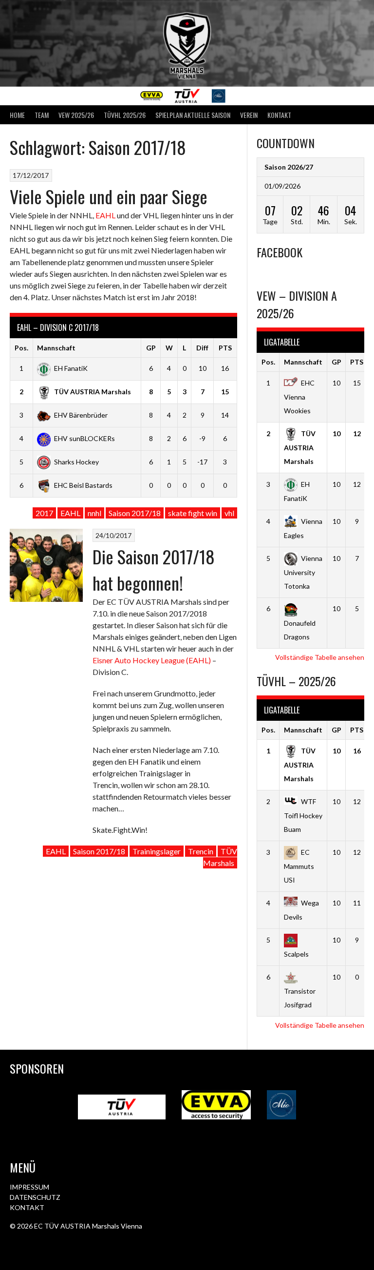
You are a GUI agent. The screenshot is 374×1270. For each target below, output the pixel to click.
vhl (229, 513)
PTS (225, 348)
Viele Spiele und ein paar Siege (108, 196)
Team (42, 115)
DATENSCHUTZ (35, 1197)
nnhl (94, 513)
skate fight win (192, 513)
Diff (202, 348)
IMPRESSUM (29, 1187)
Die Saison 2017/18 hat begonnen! (154, 569)
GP (151, 348)
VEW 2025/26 (76, 115)
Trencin (200, 851)
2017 (44, 513)
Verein (249, 115)
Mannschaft (56, 348)
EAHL (105, 215)
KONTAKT (27, 1207)
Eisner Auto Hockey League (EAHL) (152, 660)
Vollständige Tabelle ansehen (319, 657)
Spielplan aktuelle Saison (192, 115)
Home (17, 115)
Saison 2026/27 (288, 167)
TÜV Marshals (220, 857)
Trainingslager (156, 851)
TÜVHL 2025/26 (125, 115)
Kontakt (279, 115)
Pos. (21, 348)
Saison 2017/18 (135, 513)
